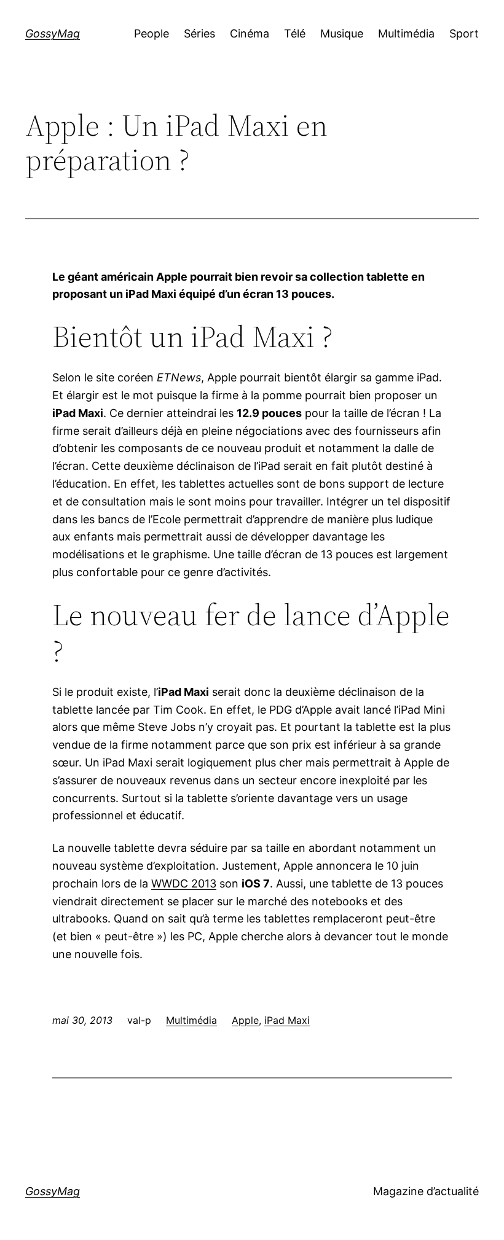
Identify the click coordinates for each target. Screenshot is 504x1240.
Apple (245, 1020)
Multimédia (191, 1020)
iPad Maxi (287, 1020)
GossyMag (52, 33)
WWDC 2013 (183, 883)
